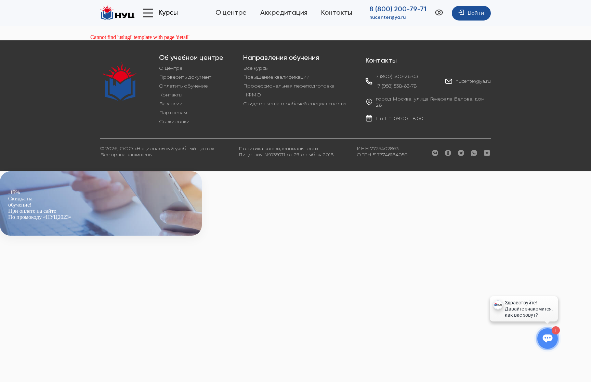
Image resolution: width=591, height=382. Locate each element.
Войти (476, 13)
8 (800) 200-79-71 (397, 9)
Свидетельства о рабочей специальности (294, 104)
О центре (231, 13)
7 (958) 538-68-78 (397, 86)
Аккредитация (283, 13)
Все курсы (255, 68)
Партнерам (173, 112)
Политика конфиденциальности (278, 148)
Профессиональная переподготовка (288, 86)
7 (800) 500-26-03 (397, 76)
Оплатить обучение (183, 86)
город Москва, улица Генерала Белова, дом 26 (430, 102)
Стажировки (174, 121)
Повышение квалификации (276, 77)
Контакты (336, 13)
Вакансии (171, 104)
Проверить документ (185, 77)
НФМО (252, 95)
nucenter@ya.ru (387, 17)
